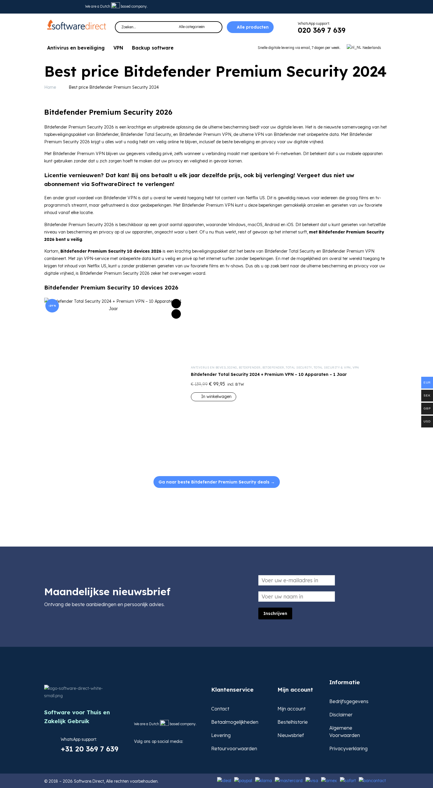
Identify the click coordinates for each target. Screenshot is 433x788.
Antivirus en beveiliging (76, 48)
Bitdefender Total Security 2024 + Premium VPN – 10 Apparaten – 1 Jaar (269, 374)
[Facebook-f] (48, 6)
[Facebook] (138, 750)
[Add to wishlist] (176, 303)
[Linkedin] (66, 6)
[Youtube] (75, 6)
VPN (118, 48)
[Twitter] (57, 6)
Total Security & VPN (332, 367)
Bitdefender (250, 367)
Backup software (152, 48)
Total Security (299, 367)
